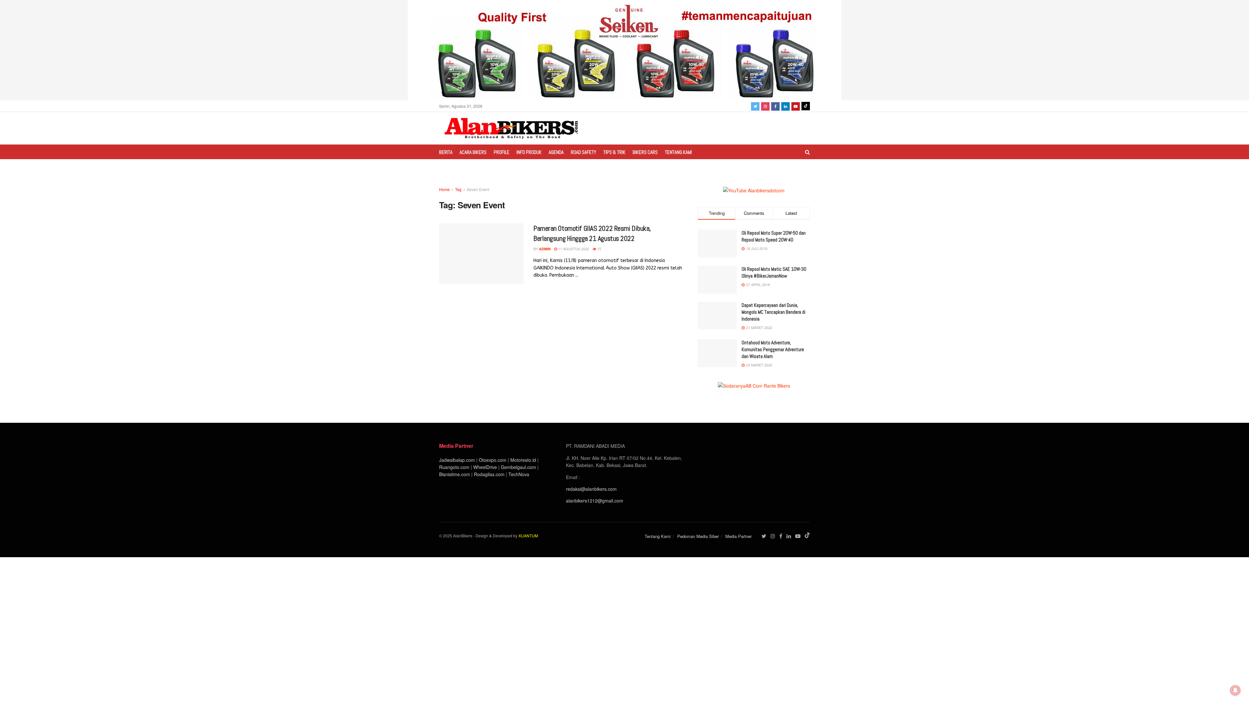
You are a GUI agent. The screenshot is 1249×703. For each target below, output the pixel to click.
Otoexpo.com (492, 460)
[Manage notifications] (1235, 690)
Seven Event (478, 189)
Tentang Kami (678, 152)
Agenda (556, 152)
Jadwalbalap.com (457, 460)
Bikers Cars (645, 152)
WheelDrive (485, 467)
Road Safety (583, 152)
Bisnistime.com (454, 474)
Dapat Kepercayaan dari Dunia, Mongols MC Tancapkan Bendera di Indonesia (773, 312)
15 (598, 248)
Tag (458, 189)
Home (444, 189)
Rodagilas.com (489, 474)
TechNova (518, 474)
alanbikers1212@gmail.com (594, 500)
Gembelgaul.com (519, 467)
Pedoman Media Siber (698, 536)
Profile (501, 152)
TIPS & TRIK (614, 152)
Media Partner (738, 536)
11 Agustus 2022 (573, 248)
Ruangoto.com (454, 467)
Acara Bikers (473, 152)
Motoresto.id (523, 460)
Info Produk (529, 152)
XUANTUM (528, 535)
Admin (545, 248)
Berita (445, 152)
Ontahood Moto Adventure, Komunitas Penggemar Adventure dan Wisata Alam (773, 349)
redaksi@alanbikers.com (591, 489)
